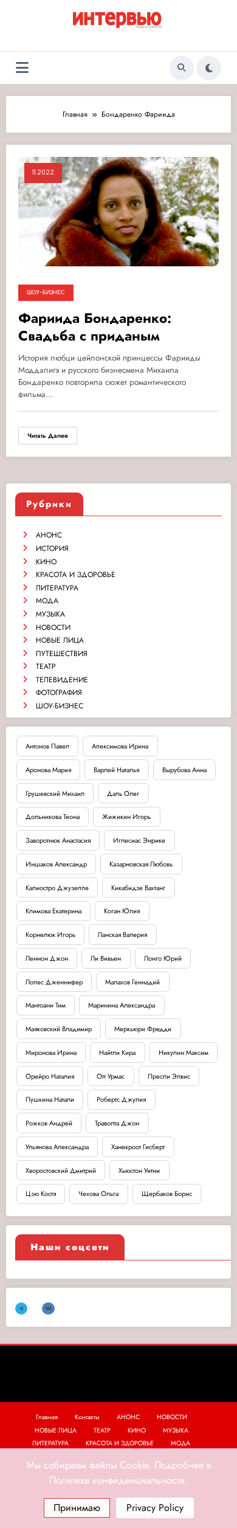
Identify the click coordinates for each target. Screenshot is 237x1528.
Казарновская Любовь (141, 864)
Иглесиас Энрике (139, 840)
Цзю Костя (41, 1193)
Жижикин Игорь (126, 816)
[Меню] (22, 68)
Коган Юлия (122, 911)
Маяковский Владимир (59, 1029)
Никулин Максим (183, 1052)
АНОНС (49, 535)
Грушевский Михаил (55, 793)
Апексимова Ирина (120, 746)
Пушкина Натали (50, 1099)
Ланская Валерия (122, 934)
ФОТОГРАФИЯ (59, 692)
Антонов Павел (47, 746)
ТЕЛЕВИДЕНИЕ (62, 679)
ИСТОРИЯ (52, 548)
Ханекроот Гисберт (138, 1147)
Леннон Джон (47, 958)
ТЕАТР (46, 666)
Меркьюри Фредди (142, 1029)
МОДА (47, 600)
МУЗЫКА (50, 614)
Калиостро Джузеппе (57, 888)
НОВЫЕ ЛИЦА (60, 640)
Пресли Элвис (169, 1076)
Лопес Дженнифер (54, 982)
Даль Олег (123, 793)
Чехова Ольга (98, 1193)
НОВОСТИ (53, 627)
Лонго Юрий (163, 958)
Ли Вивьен (106, 958)
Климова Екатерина (53, 911)
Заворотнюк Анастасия (58, 840)
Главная (47, 1417)
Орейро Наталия (50, 1076)
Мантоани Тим (46, 1005)
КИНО (46, 561)
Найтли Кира (117, 1052)
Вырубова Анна (184, 770)
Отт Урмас (111, 1076)
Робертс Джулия (121, 1099)
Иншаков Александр (56, 864)
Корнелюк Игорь (50, 934)
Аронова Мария (48, 770)
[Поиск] (182, 68)
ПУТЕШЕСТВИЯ (62, 653)
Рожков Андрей (49, 1123)
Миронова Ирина (51, 1052)
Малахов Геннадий (132, 982)
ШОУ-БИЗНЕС (46, 292)
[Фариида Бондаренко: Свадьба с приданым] (118, 211)
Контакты (87, 1417)
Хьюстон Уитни (139, 1170)
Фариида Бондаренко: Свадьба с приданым (94, 327)
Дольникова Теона (53, 816)
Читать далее (47, 435)
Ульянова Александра (57, 1147)
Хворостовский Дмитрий (61, 1170)
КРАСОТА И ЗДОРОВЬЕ (75, 574)
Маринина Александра (121, 1005)
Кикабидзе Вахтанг (138, 888)
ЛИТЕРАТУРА (57, 588)
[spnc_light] (209, 68)
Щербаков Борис (167, 1193)
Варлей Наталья (116, 770)
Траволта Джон (117, 1123)
